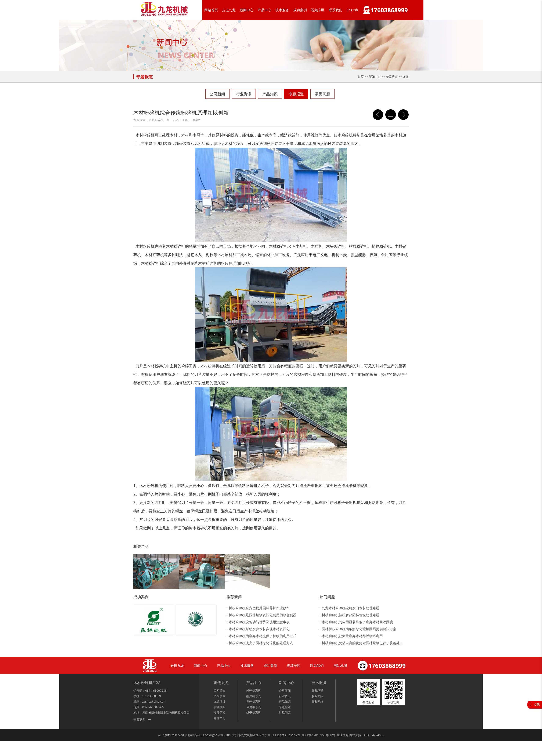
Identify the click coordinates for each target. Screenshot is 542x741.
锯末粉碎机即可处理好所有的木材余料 (403, 114)
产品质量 (219, 696)
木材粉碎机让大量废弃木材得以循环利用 (352, 636)
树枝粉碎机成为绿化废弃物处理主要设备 (378, 114)
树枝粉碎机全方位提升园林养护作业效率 (259, 608)
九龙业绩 (219, 701)
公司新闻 (217, 93)
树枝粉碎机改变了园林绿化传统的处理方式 (261, 643)
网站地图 (340, 665)
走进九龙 (229, 10)
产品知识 (270, 93)
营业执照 (342, 735)
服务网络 (317, 701)
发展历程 (219, 712)
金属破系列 (253, 707)
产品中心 (264, 10)
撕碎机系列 (253, 701)
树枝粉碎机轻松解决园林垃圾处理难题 (350, 615)
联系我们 (335, 10)
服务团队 (317, 696)
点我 (537, 704)
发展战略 (219, 707)
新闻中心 (246, 10)
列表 (390, 114)
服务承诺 (317, 690)
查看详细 (154, 627)
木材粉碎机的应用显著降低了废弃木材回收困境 (357, 622)
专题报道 (296, 93)
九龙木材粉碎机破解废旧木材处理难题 (350, 608)
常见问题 (322, 93)
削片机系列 (253, 696)
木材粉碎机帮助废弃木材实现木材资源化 (259, 629)
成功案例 (300, 10)
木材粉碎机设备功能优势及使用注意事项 (259, 622)
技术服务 (282, 10)
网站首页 (211, 10)
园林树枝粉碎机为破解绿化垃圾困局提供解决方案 (359, 629)
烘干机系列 (253, 712)
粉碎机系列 (253, 690)
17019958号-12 (322, 735)
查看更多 (139, 719)
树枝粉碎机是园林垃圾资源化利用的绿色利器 (262, 615)
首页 (361, 77)
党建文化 (219, 718)
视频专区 (318, 10)
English (352, 10)
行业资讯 (243, 93)
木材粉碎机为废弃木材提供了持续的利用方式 (262, 636)
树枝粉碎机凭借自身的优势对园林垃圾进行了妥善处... (362, 643)
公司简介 (219, 690)
